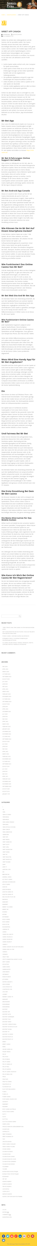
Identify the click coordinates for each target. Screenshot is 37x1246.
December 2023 (6, 711)
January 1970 (6, 794)
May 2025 (4, 686)
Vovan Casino (6, 1149)
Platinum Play (6, 1086)
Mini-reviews (6, 1001)
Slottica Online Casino (9, 1121)
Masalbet (5, 999)
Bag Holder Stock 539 (8, 897)
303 (3, 872)
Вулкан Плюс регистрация (10, 1174)
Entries (5, 1212)
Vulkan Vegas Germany (9, 1161)
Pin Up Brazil (6, 1059)
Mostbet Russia (7, 1029)
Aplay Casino (6, 884)
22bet (4, 864)
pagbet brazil (6, 1051)
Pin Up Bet (5, 1056)
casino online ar (7, 939)
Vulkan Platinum (7, 1151)
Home (3, 15)
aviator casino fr (7, 894)
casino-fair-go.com (8, 949)
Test (3, 1139)
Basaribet (5, 904)
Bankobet (5, 902)
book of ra (5, 924)
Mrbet (4, 1041)
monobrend (6, 1006)
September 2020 (6, 786)
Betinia (4, 914)
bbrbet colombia (7, 907)
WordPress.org (7, 1217)
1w (3, 809)
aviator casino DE (7, 892)
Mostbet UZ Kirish (7, 1034)
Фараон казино (7, 1194)
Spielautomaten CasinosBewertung (13, 1126)
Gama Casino (6, 966)
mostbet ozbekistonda (9, 1024)
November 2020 (6, 784)
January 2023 (6, 729)
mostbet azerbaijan (8, 1016)
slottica (5, 1119)
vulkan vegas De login (9, 1159)
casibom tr (5, 929)
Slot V (4, 1114)
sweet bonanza (6, 1134)
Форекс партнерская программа (12, 1196)
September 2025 (6, 676)
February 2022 (6, 756)
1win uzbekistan (7, 832)
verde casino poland (8, 1146)
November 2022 (6, 734)
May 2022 (4, 749)
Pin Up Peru (5, 1066)
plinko (4, 1091)
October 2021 (6, 761)
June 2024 (5, 706)
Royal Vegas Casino (8, 1111)
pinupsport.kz (6, 1084)
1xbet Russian (6, 862)
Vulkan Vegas (6, 1154)
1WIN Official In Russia (8, 827)
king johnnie (6, 984)
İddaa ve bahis (6, 976)
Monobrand (6, 1004)
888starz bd (5, 874)
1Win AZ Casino (6, 814)
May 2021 (4, 774)
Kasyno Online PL (7, 982)
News (3, 1046)
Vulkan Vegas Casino (8, 1156)
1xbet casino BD (7, 842)
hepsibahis (5, 974)
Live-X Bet (5, 991)
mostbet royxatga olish (9, 1026)
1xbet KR (4, 854)
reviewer (5, 1106)
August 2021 (6, 766)
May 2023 (4, 719)
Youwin (4, 1169)
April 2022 (5, 751)
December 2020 (6, 781)
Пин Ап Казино (6, 1186)
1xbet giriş (5, 847)
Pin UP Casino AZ (7, 1064)
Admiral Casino (6, 877)
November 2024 (6, 696)
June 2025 (5, 684)
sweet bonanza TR (7, 1136)
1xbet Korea (5, 852)
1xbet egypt (5, 844)
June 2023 (5, 716)
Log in (4, 1209)
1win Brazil (5, 819)
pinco (4, 1076)
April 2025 (5, 689)
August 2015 (6, 791)
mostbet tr (5, 1031)
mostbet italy (6, 1019)
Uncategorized (11, 15)
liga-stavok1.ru (7, 986)
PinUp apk (5, 1079)
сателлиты (5, 1189)
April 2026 (5, 669)
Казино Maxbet (7, 1181)
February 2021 (6, 779)
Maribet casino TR (7, 996)
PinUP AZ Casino (7, 1081)
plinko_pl (5, 1094)
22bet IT (4, 867)
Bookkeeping (6, 927)
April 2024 (5, 709)
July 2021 (4, 769)
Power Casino (6, 1096)
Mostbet (5, 1009)
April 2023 (5, 721)
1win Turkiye (6, 829)
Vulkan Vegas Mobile (8, 1164)
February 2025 (6, 694)
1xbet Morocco (7, 859)
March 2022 (5, 754)
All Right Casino (7, 879)
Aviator (4, 887)
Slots (4, 1116)
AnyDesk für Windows (8, 882)
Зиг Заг (4, 1179)
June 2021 (5, 771)
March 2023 (5, 724)
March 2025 (5, 691)
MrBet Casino (6, 1044)
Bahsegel (5, 899)
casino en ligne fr (7, 934)
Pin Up (4, 1054)
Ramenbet (5, 1104)
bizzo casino (6, 919)
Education (5, 964)
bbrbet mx (5, 909)
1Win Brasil (5, 817)
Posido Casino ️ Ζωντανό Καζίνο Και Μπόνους (15, 636)
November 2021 (6, 759)
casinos (4, 951)
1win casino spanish (8, 822)
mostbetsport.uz (7, 1039)
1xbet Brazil (6, 839)
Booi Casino (5, 922)
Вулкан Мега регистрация (10, 1171)
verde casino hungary (9, 1144)
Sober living (6, 1124)
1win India (5, 824)
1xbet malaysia (6, 857)
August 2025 (6, 679)
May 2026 (4, 666)
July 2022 (4, 744)
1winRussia (5, 834)
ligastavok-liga (7, 989)
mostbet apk (6, 1011)
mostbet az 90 (6, 1014)
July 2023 (4, 714)
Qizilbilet (5, 1101)
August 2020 (6, 789)
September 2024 (6, 701)
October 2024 (6, 699)
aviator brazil (6, 889)
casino (4, 932)
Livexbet (4, 994)
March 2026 (5, 671)
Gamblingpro (6, 969)
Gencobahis (5, 971)
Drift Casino (6, 962)
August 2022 (6, 741)
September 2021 (6, 764)
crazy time (5, 957)
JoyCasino (5, 979)
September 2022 (6, 739)
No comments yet (8, 36)
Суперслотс (6, 1191)
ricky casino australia (9, 1109)
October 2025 (6, 674)
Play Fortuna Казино (8, 1089)
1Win (3, 812)
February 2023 (6, 726)
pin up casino (6, 1061)
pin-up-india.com (7, 1074)
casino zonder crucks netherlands (12, 946)
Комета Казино (7, 1184)
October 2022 (6, 736)
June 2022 (5, 746)
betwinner (5, 917)
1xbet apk (5, 837)
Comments (6, 1214)
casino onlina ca (7, 937)
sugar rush (5, 1129)
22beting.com (6, 869)
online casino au (7, 1049)
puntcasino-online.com (9, 1099)
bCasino (4, 912)
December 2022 (6, 731)
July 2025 (4, 681)
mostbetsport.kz (7, 1036)
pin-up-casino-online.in (9, 1071)
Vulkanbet (5, 1166)
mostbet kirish (6, 1021)
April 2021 (5, 776)
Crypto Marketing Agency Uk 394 (12, 959)
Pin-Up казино (6, 1069)
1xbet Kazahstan (7, 849)
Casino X (4, 944)
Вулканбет (5, 1176)
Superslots (5, 1131)
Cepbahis (4, 954)
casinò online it (7, 942)
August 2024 (6, 704)
